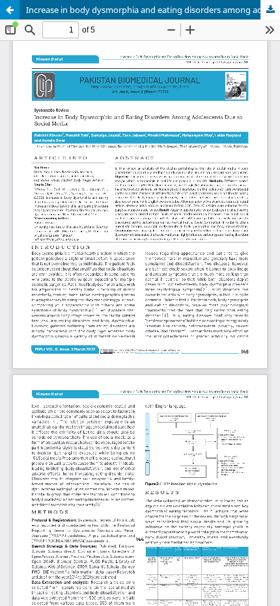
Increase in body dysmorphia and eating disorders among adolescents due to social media (153, 10)
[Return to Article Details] (10, 10)
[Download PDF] (270, 10)
